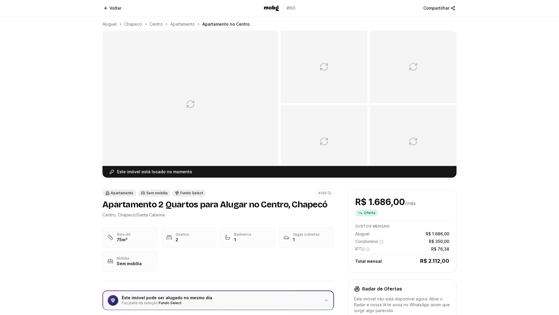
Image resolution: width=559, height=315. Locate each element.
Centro (156, 24)
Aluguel (109, 24)
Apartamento (182, 24)
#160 (323, 193)
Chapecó (133, 24)
